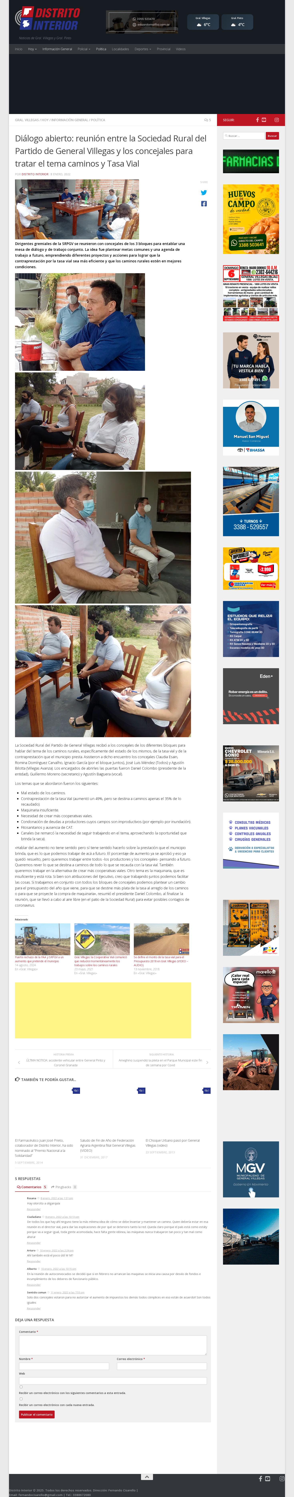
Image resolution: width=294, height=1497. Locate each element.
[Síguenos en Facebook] (257, 119)
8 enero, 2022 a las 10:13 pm (62, 1217)
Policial (82, 49)
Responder (34, 1209)
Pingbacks (66, 1187)
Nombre (26, 1359)
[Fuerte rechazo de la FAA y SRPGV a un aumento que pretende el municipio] (42, 939)
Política (101, 49)
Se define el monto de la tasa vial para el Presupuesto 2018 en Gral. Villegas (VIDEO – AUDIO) (161, 961)
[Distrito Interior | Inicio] (47, 19)
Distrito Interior (35, 174)
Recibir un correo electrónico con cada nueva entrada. (57, 1405)
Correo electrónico (131, 1359)
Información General (57, 49)
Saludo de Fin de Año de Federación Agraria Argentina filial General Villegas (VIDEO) (107, 1145)
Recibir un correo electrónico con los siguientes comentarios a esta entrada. (72, 1393)
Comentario (28, 1332)
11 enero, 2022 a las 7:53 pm (67, 1292)
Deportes (141, 49)
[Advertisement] (147, 84)
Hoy (31, 49)
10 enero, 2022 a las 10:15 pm (58, 1269)
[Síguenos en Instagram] (276, 119)
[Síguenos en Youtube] (263, 119)
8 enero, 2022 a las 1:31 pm (57, 1198)
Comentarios (33, 1187)
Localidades (120, 49)
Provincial (163, 49)
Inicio (18, 49)
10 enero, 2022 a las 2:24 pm (57, 1250)
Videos (181, 49)
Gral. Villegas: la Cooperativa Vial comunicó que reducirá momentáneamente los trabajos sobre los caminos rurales (100, 961)
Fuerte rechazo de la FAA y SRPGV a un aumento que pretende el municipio (39, 959)
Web (22, 1373)
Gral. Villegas (27, 120)
